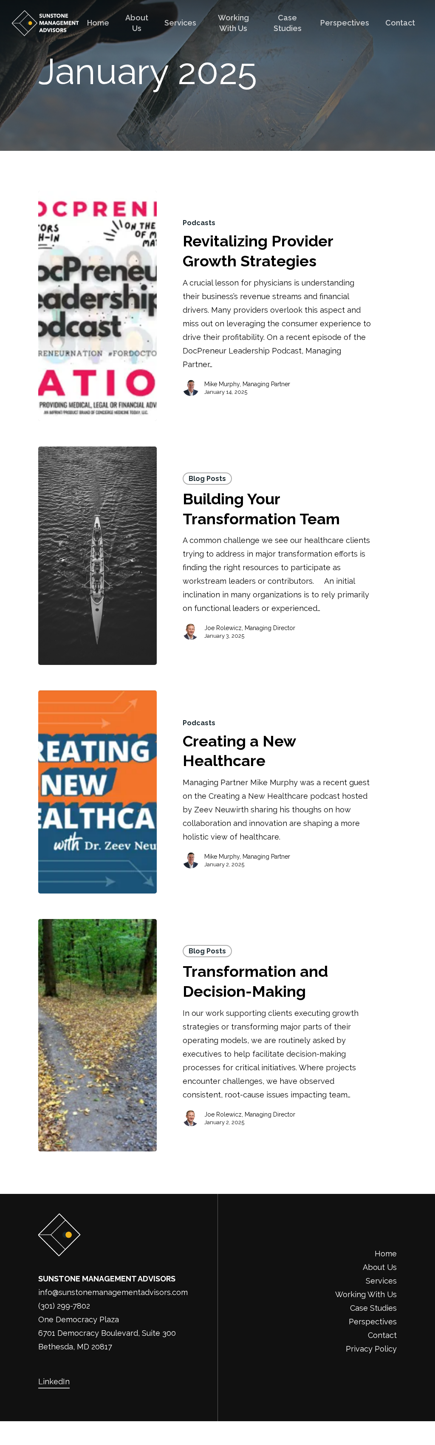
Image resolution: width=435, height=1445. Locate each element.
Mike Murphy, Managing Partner (247, 384)
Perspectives (373, 1321)
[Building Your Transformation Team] (97, 556)
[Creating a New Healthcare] (97, 792)
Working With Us (366, 1294)
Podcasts (199, 223)
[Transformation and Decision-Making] (97, 1035)
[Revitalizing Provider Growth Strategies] (97, 306)
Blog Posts (207, 479)
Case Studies (373, 1308)
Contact (382, 1335)
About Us (380, 1267)
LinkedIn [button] (54, 1381)
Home (386, 1253)
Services (381, 1280)
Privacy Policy (371, 1348)
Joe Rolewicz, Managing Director (249, 628)
